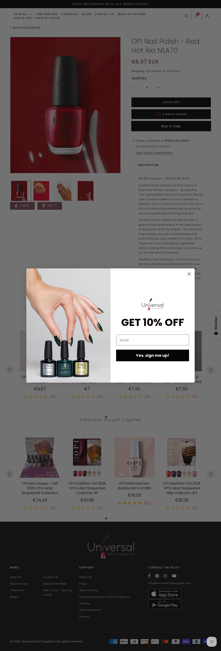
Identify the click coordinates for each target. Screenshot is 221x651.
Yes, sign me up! (152, 355)
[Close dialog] (189, 274)
